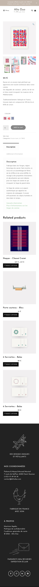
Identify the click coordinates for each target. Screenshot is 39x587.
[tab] (11, 146)
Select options (11, 265)
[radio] (5, 118)
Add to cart (18, 127)
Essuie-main (14, 138)
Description (10, 147)
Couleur (7, 113)
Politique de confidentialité (14, 529)
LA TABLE (22, 138)
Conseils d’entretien (14, 203)
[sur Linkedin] (22, 573)
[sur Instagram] (16, 573)
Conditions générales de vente (15, 531)
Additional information (14, 154)
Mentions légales (10, 526)
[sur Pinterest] (27, 573)
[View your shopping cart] (35, 10)
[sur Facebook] (10, 573)
